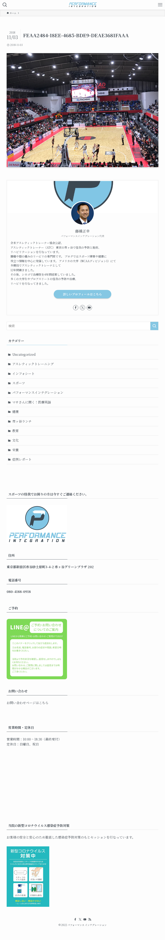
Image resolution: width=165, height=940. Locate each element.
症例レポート (22, 459)
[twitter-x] (82, 307)
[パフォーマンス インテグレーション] (82, 5)
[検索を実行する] (154, 326)
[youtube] (89, 307)
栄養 (15, 450)
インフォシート (23, 373)
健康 (15, 411)
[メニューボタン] (160, 5)
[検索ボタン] (5, 5)
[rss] (90, 919)
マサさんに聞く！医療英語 (31, 402)
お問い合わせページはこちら (27, 702)
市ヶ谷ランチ (22, 421)
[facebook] (75, 307)
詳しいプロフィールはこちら (82, 294)
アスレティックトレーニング (33, 364)
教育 (15, 430)
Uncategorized (24, 354)
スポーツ (18, 383)
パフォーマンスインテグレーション (37, 392)
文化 (15, 440)
